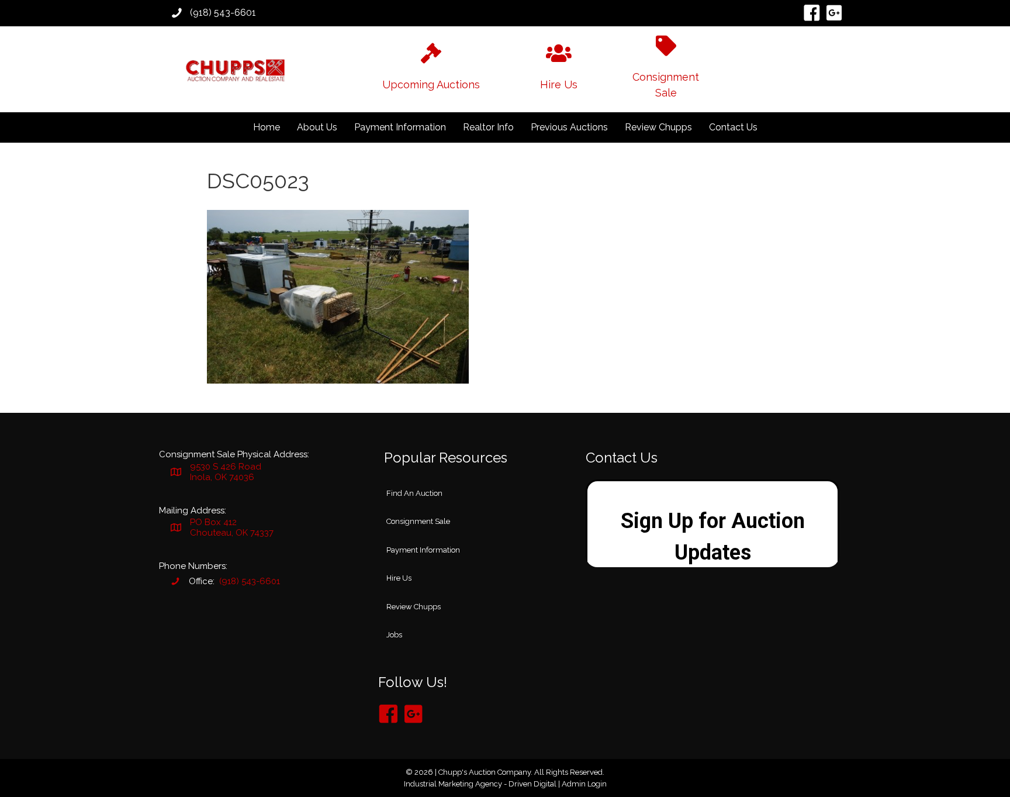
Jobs (394, 634)
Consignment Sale (418, 521)
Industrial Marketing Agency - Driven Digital (480, 783)
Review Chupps (658, 127)
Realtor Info (488, 127)
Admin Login (584, 783)
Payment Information (400, 127)
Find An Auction (414, 493)
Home (266, 127)
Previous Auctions (569, 127)
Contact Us (733, 127)
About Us (317, 127)
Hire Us (398, 578)
